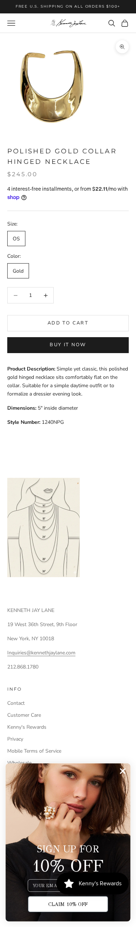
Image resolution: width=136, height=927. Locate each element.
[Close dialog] (122, 771)
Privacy (15, 739)
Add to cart (68, 323)
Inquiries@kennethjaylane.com (41, 652)
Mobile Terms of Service (34, 751)
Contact (16, 703)
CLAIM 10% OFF (68, 904)
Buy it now (68, 345)
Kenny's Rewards (26, 727)
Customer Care (24, 715)
